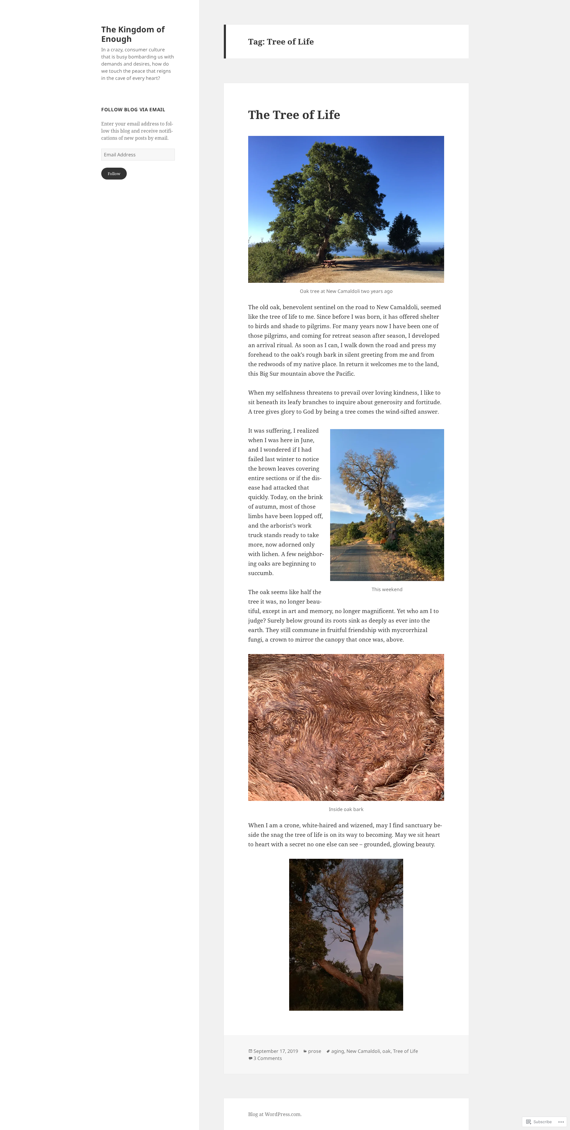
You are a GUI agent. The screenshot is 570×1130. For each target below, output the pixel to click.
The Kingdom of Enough (132, 34)
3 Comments (268, 1058)
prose (314, 1051)
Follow (114, 173)
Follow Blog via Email (133, 109)
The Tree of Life (294, 114)
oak (386, 1051)
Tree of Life (405, 1051)
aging (337, 1051)
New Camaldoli (363, 1051)
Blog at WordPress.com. (275, 1114)
